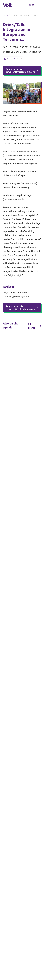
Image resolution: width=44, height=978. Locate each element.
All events (31, 326)
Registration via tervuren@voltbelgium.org (20, 70)
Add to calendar (13, 59)
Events (5, 15)
